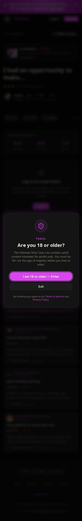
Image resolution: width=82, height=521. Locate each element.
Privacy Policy (41, 299)
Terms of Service (54, 296)
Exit (41, 286)
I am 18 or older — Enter (41, 276)
